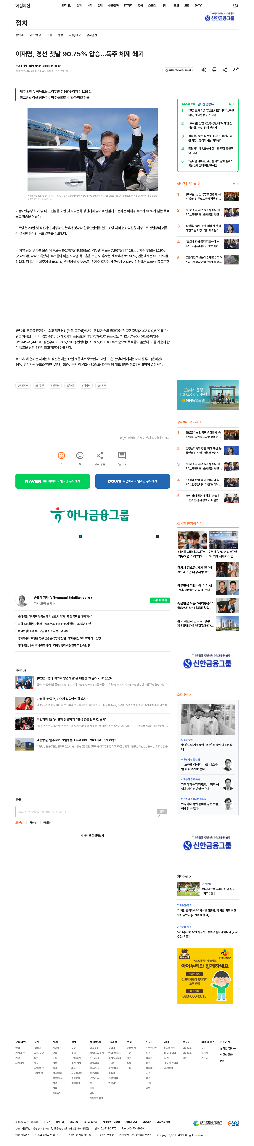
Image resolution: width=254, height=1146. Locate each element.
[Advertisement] (92, 776)
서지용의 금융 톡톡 (190, 779)
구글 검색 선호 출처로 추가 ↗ (181, 70)
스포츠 (152, 5)
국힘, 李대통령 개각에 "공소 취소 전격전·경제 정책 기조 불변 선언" (55, 624)
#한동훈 (101, 385)
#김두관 (39, 385)
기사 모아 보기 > (44, 603)
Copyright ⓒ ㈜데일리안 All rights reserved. (181, 1135)
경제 (100, 5)
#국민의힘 (22, 385)
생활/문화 (113, 5)
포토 (186, 5)
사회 (89, 5)
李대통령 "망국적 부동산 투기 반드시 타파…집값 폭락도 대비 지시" (55, 616)
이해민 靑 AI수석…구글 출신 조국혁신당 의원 (43, 631)
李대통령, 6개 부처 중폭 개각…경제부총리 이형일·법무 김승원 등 (54, 645)
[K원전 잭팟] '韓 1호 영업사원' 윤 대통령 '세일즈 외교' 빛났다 (75, 678)
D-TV (198, 5)
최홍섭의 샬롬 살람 (190, 759)
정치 (79, 5)
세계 (163, 5)
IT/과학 (128, 5)
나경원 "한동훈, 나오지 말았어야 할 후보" (62, 699)
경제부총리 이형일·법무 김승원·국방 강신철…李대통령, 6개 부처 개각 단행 (59, 638)
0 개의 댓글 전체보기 (92, 835)
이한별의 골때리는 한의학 (193, 799)
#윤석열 (70, 385)
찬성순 (33, 822)
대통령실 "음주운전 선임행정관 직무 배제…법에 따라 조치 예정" (76, 740)
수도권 (175, 5)
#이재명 (86, 385)
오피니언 (66, 5)
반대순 (47, 822)
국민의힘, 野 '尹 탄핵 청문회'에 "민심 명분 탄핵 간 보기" (71, 719)
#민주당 (55, 385)
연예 (140, 5)
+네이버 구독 (160, 600)
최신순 (19, 822)
